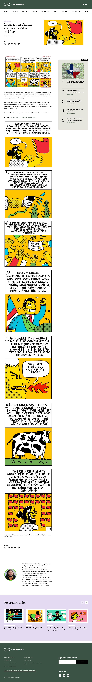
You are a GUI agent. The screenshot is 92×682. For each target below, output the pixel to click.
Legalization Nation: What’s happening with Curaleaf (13, 628)
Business (65, 11)
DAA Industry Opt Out (10, 666)
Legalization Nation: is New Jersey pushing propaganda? (77, 628)
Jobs (86, 11)
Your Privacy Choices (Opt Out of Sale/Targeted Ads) (20, 670)
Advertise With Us (28, 657)
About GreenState (9, 657)
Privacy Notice (28, 660)
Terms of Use (8, 660)
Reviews (34, 11)
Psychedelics (76, 11)
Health (56, 11)
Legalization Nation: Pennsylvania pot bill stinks (23, 117)
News (5, 11)
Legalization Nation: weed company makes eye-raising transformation (56, 628)
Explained (15, 11)
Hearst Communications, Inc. (14, 677)
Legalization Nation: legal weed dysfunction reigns (34, 628)
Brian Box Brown (9, 36)
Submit (81, 662)
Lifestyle (25, 11)
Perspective (45, 11)
